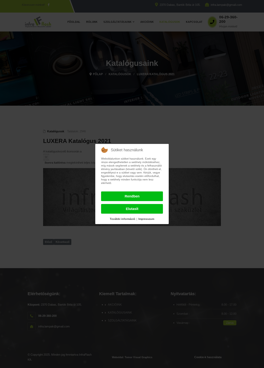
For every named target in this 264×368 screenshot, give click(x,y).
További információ (122, 218)
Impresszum (146, 218)
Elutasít (132, 209)
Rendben (132, 196)
